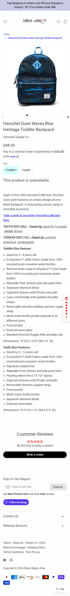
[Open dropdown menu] (62, 516)
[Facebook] (4, 560)
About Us (18, 542)
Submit (58, 487)
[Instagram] (11, 560)
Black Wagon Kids (34, 568)
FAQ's (42, 542)
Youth (26, 170)
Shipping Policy (36, 547)
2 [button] (32, 115)
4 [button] (41, 115)
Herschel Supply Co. (16, 137)
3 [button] (36, 115)
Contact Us (31, 542)
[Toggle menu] (5, 21)
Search (7, 542)
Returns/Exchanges (14, 547)
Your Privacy (33, 552)
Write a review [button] (35, 454)
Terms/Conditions (13, 552)
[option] (35, 76)
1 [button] (27, 115)
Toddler (11, 170)
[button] (66, 308)
